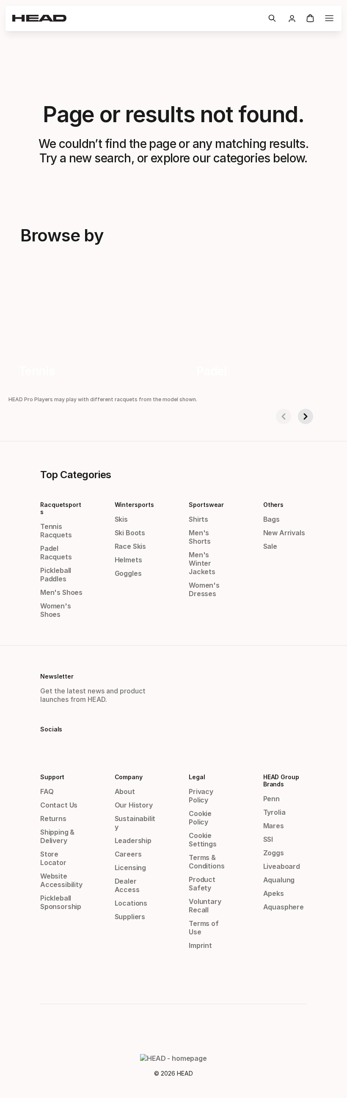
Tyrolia (274, 812)
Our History (134, 805)
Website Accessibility (61, 880)
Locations (131, 903)
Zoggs (273, 853)
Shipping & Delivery (57, 836)
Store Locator (53, 858)
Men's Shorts (200, 536)
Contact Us (58, 805)
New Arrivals (284, 532)
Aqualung (279, 880)
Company (129, 776)
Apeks (273, 893)
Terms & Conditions (206, 861)
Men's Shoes (61, 592)
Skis (121, 519)
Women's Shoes (55, 610)
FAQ (46, 791)
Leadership (133, 840)
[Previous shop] (283, 416)
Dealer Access (127, 885)
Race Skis (130, 546)
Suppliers (130, 916)
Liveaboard (281, 866)
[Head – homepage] (136, 18)
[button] (272, 18)
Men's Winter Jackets (202, 563)
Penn (271, 798)
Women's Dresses (204, 589)
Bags (271, 519)
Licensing (130, 867)
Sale (270, 546)
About (125, 791)
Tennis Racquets (56, 530)
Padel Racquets (56, 552)
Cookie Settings (203, 839)
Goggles (128, 573)
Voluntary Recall (205, 905)
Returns (53, 818)
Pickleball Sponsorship (60, 902)
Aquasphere (283, 907)
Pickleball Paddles (55, 574)
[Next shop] (305, 416)
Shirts (198, 519)
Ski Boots (130, 532)
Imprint (200, 945)
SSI (268, 839)
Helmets (128, 560)
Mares (273, 825)
